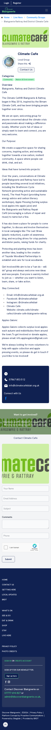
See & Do (6, 615)
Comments (7, 517)
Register (17, 3)
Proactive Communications (32, 715)
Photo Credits (9, 651)
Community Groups (36, 17)
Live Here (18, 17)
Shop (4, 625)
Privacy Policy (9, 646)
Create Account (23, 660)
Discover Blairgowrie (11, 712)
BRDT (4, 599)
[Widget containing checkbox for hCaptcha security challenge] (20, 547)
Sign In (7, 660)
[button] (24, 63)
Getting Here (9, 589)
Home (7, 17)
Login (6, 3)
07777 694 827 (12, 693)
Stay (4, 630)
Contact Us (26, 69)
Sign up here (12, 676)
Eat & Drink (7, 620)
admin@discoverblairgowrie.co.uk (22, 696)
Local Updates (9, 594)
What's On (7, 610)
